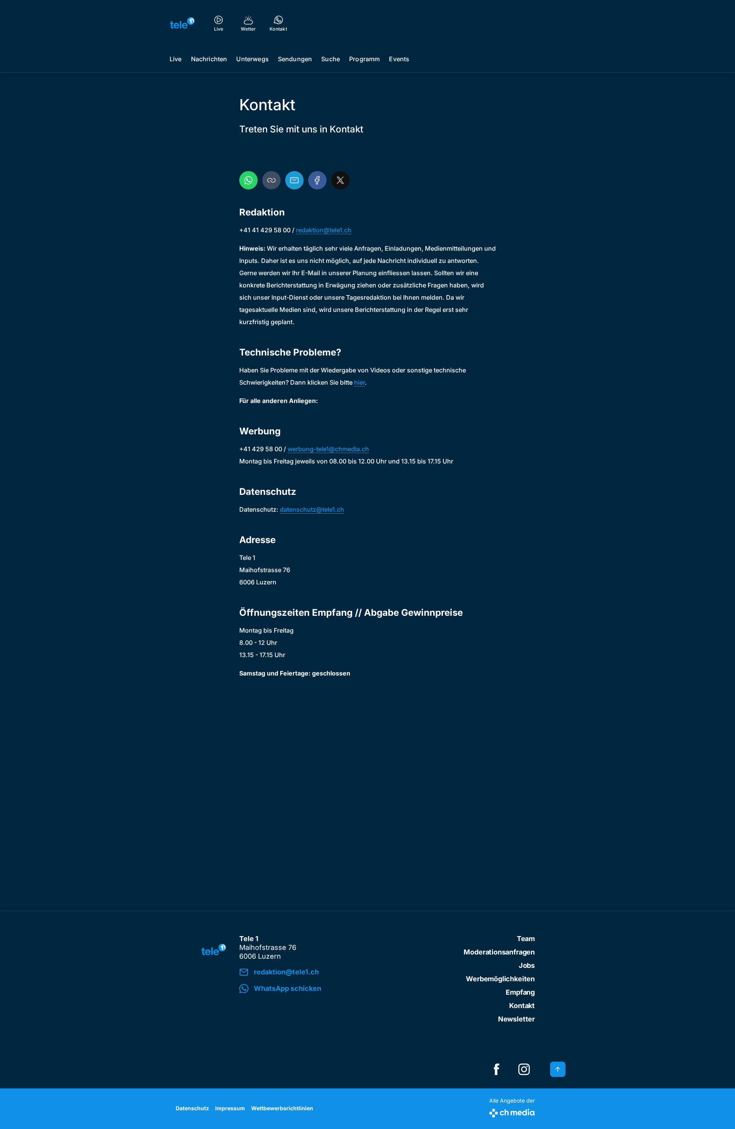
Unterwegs (252, 59)
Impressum (230, 1108)
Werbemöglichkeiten (500, 979)
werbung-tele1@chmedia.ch (328, 449)
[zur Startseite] (182, 23)
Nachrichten (209, 59)
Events (399, 59)
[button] (271, 180)
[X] (340, 180)
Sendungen (295, 59)
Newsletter (516, 1019)
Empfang (520, 992)
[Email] (294, 180)
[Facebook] (317, 180)
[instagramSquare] (524, 1069)
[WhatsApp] (248, 180)
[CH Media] (512, 1111)
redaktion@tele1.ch (323, 230)
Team (526, 939)
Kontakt (522, 1006)
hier (359, 382)
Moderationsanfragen (499, 952)
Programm (364, 59)
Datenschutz (192, 1108)
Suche (330, 59)
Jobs (527, 965)
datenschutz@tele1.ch (312, 509)
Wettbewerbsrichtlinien (282, 1108)
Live (176, 59)
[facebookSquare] (496, 1069)
